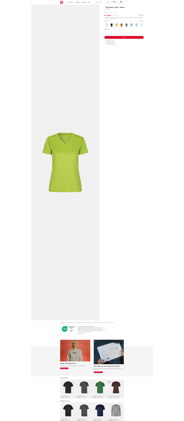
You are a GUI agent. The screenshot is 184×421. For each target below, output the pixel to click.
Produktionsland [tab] (95, 322)
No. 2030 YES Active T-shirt (97, 419)
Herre (111, 12)
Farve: (124, 20)
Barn (115, 12)
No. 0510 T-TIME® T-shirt (65, 396)
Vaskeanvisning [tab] (79, 322)
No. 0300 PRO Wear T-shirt (81, 396)
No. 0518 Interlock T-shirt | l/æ (114, 419)
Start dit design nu (64, 368)
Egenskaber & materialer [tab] (70, 322)
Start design (141, 15)
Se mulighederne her (98, 372)
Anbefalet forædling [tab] (87, 322)
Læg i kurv (124, 37)
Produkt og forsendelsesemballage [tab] (107, 322)
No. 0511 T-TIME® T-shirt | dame (114, 396)
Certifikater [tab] (62, 322)
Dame (107, 12)
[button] (141, 25)
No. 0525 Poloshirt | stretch (97, 396)
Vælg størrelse (106, 29)
